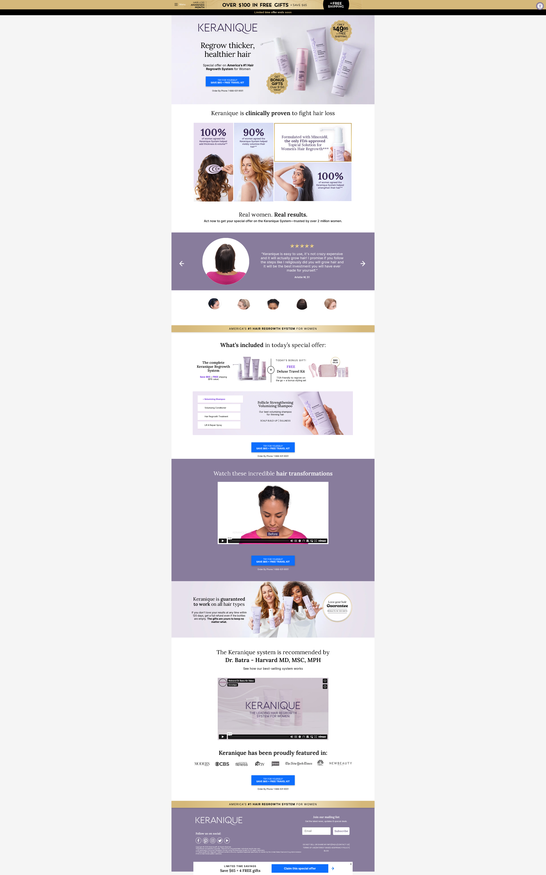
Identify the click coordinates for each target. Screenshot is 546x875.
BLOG (326, 851)
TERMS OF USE (309, 848)
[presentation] (181, 263)
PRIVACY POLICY (342, 848)
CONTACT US (343, 844)
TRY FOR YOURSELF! (227, 81)
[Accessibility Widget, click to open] (540, 6)
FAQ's (334, 844)
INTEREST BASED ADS (325, 848)
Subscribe (341, 831)
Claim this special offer (300, 868)
